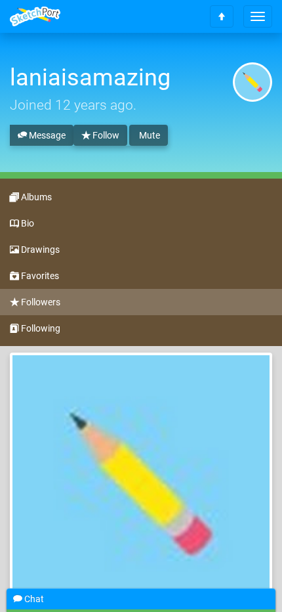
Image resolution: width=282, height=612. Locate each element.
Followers (39, 302)
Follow (105, 135)
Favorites (39, 276)
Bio (26, 223)
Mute (148, 135)
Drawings (39, 249)
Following (39, 328)
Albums (35, 197)
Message (46, 135)
